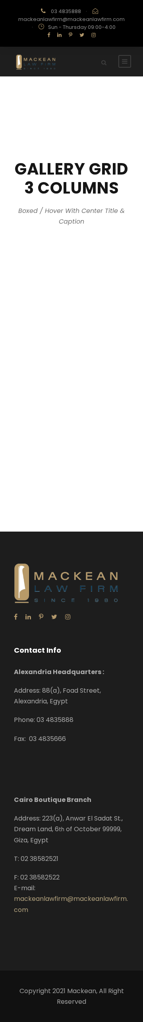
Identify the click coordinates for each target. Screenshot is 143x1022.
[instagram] (93, 35)
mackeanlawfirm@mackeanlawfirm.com (71, 19)
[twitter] (81, 35)
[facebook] (48, 35)
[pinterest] (70, 35)
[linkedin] (59, 35)
